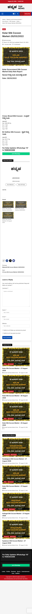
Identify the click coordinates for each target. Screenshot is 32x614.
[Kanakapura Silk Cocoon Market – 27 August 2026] (16, 447)
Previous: (13, 266)
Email (4, 316)
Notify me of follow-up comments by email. (15, 330)
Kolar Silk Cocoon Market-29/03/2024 (7, 209)
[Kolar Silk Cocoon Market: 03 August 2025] (8, 215)
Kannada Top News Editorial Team (10, 372)
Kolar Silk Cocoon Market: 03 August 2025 (7, 221)
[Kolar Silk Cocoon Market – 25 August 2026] (16, 411)
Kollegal (6, 509)
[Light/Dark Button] (14, 14)
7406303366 (9, 150)
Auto (13, 573)
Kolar (4, 29)
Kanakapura (7, 454)
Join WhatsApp (16, 153)
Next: (13, 271)
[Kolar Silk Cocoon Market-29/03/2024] (8, 204)
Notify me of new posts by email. (12, 333)
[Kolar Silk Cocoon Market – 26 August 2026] (16, 384)
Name (4, 310)
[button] (2, 13)
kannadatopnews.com (10, 578)
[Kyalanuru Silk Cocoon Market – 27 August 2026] (16, 529)
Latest (3, 571)
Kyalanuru (6, 536)
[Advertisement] (16, 97)
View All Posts (21, 184)
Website (4, 323)
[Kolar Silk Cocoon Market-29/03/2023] (21, 204)
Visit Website (10, 184)
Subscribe (27, 13)
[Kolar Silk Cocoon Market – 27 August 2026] (16, 357)
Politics (8, 571)
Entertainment (25, 571)
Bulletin (17, 573)
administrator (7, 40)
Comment (5, 288)
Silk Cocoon (10, 364)
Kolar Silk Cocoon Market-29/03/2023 (20, 209)
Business (13, 571)
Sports (19, 571)
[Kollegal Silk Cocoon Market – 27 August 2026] (16, 502)
